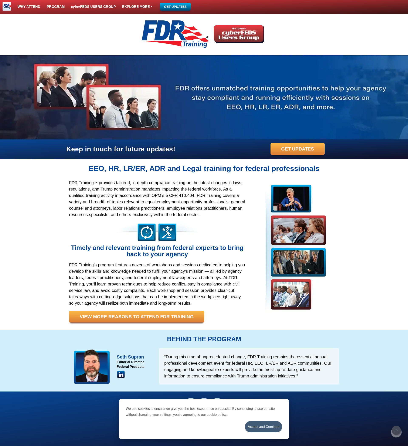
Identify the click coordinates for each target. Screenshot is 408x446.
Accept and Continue (263, 427)
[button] (137, 6)
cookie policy (216, 414)
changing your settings (154, 414)
